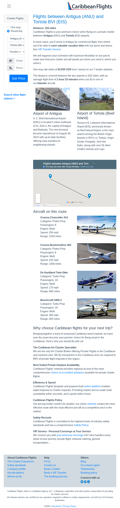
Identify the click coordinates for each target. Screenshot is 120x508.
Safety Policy (81, 425)
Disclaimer (56, 506)
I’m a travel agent (90, 465)
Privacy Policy (69, 506)
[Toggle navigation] (9, 6)
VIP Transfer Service (49, 49)
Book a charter (52, 469)
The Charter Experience (20, 461)
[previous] (78, 228)
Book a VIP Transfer (55, 472)
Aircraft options (15, 472)
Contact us (50, 465)
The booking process (55, 476)
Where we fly (14, 476)
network (91, 404)
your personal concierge (70, 435)
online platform (92, 386)
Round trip (16, 31)
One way (16, 27)
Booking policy (89, 472)
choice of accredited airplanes (67, 372)
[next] (114, 228)
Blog (83, 461)
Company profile (16, 469)
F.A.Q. (47, 461)
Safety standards (16, 465)
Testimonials (88, 469)
